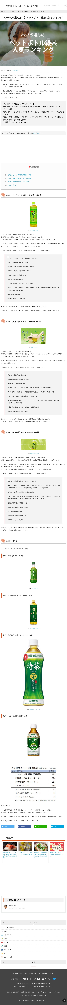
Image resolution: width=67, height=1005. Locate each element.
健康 (5, 946)
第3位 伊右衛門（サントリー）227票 (18, 181)
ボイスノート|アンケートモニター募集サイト (33, 995)
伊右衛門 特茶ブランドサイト (34, 709)
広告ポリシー (36, 133)
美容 (5, 931)
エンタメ (7, 942)
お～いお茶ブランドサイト (34, 230)
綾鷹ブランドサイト (34, 347)
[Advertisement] (17, 149)
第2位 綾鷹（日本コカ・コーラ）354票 (19, 178)
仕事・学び (7, 949)
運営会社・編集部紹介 (13, 992)
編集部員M (12, 905)
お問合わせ (57, 992)
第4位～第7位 (12, 185)
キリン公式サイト (35, 588)
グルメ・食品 (15, 70)
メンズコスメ (8, 935)
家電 (5, 953)
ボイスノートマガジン (30, 1000)
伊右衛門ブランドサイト (34, 453)
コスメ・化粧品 (9, 927)
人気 (33, 962)
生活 (5, 938)
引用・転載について (33, 992)
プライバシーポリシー (46, 992)
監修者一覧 (24, 992)
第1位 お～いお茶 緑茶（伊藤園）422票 (19, 175)
